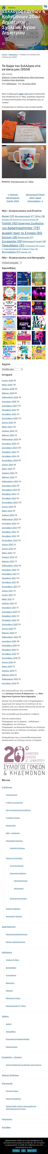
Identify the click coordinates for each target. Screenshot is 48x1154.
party (21, 94)
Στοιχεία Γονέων (12, 1091)
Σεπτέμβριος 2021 (9, 586)
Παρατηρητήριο (11, 1047)
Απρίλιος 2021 (8, 603)
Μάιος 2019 (7, 666)
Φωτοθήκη (6, 1127)
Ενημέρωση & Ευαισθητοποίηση (17, 1039)
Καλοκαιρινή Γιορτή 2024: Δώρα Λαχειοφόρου (35, 197)
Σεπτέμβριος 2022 (10, 540)
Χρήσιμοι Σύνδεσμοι (10, 1075)
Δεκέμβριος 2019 (9, 645)
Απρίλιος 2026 (8, 389)
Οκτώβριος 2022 (9, 536)
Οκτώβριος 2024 (9, 456)
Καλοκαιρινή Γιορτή (34, 241)
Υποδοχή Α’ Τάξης (12, 960)
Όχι (23, 1151)
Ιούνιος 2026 (7, 380)
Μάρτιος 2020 (8, 633)
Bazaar (8, 216)
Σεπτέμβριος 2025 (10, 418)
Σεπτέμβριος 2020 (10, 624)
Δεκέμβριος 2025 (9, 406)
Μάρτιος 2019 (8, 675)
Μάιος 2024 (7, 469)
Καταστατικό (11, 825)
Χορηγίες (26, 252)
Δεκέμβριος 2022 (9, 528)
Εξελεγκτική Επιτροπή (18, 898)
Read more (32, 1151)
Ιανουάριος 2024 (9, 486)
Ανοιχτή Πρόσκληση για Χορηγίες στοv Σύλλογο (23, 1065)
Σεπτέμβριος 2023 (10, 502)
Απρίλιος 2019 (8, 671)
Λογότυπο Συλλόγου (17, 848)
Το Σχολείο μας (11, 795)
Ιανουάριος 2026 (9, 401)
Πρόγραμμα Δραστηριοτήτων (16, 934)
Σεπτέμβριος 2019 (9, 658)
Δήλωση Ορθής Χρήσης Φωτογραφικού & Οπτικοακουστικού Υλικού (21, 1107)
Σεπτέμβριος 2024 (10, 460)
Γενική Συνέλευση (30, 220)
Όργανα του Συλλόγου (14, 858)
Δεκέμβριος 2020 (9, 612)
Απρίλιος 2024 (8, 473)
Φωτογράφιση (11, 252)
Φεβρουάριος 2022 (10, 565)
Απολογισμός (19, 888)
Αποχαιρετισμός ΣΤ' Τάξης (30, 216)
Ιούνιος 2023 (7, 507)
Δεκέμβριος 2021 (9, 574)
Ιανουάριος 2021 (9, 607)
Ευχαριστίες (12, 241)
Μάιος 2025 (7, 427)
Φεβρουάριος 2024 (10, 481)
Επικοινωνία (25, 237)
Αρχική (4, 54)
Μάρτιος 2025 (8, 435)
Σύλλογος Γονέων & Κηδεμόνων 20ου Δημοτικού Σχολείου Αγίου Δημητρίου (23, 21)
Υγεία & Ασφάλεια (12, 249)
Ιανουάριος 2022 (9, 570)
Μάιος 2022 (7, 553)
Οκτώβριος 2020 (9, 620)
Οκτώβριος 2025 (9, 414)
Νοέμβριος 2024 (9, 452)
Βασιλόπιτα (17, 220)
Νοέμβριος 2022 (9, 532)
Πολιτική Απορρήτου (13, 1099)
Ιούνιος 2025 (7, 422)
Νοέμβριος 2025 (9, 410)
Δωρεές (9, 1024)
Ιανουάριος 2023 (9, 523)
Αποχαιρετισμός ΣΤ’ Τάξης (16, 1006)
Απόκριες (7, 220)
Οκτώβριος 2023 (9, 498)
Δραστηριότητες (23, 228)
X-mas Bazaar (11, 975)
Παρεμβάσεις (13, 245)
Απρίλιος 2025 (8, 431)
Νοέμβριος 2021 (9, 578)
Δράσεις (5, 1016)
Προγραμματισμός (21, 881)
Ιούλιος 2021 (7, 591)
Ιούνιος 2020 (7, 629)
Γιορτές (10, 223)
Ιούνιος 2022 (7, 549)
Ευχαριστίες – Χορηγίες (12, 1057)
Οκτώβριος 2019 (9, 654)
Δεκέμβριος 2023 (9, 490)
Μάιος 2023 (7, 511)
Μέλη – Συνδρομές (13, 833)
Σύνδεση (11, 8)
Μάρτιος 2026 (8, 393)
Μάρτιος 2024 (8, 477)
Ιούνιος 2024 (7, 465)
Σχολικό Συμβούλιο (13, 909)
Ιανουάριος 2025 (9, 443)
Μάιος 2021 (7, 599)
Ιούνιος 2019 (7, 662)
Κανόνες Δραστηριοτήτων (15, 942)
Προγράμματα (31, 246)
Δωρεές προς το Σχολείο (22, 233)
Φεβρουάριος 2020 (10, 637)
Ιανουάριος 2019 (9, 683)
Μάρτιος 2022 (8, 561)
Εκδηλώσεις (13, 54)
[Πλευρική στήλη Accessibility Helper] (45, 6)
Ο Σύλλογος (7, 787)
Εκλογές (9, 237)
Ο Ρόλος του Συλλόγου (14, 802)
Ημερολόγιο (7, 1119)
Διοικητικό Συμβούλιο (18, 873)
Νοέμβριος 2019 (9, 650)
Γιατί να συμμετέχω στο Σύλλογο (18, 810)
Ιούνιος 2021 (7, 595)
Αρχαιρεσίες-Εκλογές (14, 916)
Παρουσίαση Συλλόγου (14, 841)
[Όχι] (45, 1146)
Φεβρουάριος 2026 (10, 397)
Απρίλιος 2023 (8, 515)
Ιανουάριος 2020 (9, 641)
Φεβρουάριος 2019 (10, 679)
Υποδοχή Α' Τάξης (30, 249)
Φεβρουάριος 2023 (10, 519)
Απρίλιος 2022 (8, 557)
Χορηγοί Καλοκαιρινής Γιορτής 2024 (12, 197)
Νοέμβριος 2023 (9, 494)
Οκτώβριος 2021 (9, 582)
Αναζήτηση (42, 45)
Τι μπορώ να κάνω (13, 818)
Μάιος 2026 (7, 385)
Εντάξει (16, 1151)
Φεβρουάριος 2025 (10, 439)
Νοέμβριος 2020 (9, 616)
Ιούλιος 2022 (7, 544)
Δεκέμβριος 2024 (9, 448)
